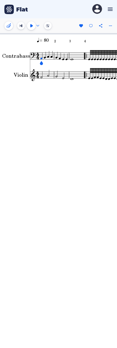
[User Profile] (97, 9)
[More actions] (110, 26)
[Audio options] (38, 25)
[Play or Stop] (31, 25)
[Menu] (109, 9)
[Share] (100, 26)
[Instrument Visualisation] (48, 26)
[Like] (81, 26)
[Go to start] (21, 26)
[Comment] (91, 26)
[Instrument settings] (8, 25)
